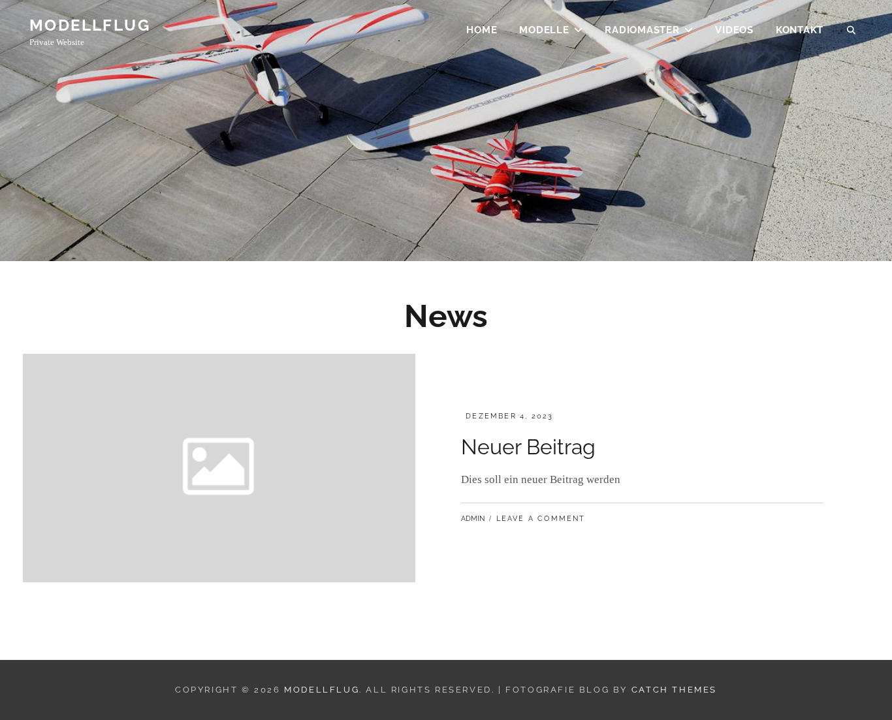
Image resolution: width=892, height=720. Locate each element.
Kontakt (799, 30)
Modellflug (89, 25)
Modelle (544, 30)
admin (473, 518)
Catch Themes (674, 690)
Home (481, 30)
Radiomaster (642, 30)
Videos (734, 30)
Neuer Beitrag (528, 447)
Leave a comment (541, 518)
